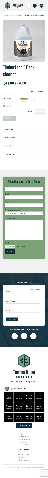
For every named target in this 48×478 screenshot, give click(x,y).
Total (30, 111)
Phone (7, 202)
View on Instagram (24, 425)
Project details (10, 218)
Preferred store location (13, 210)
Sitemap (28, 467)
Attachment (9, 243)
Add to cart (9, 118)
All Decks (20, 15)
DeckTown (12, 15)
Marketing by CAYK (38, 467)
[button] (28, 5)
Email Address (12, 301)
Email (7, 194)
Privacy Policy (20, 467)
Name (7, 186)
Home (5, 15)
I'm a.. (8, 310)
